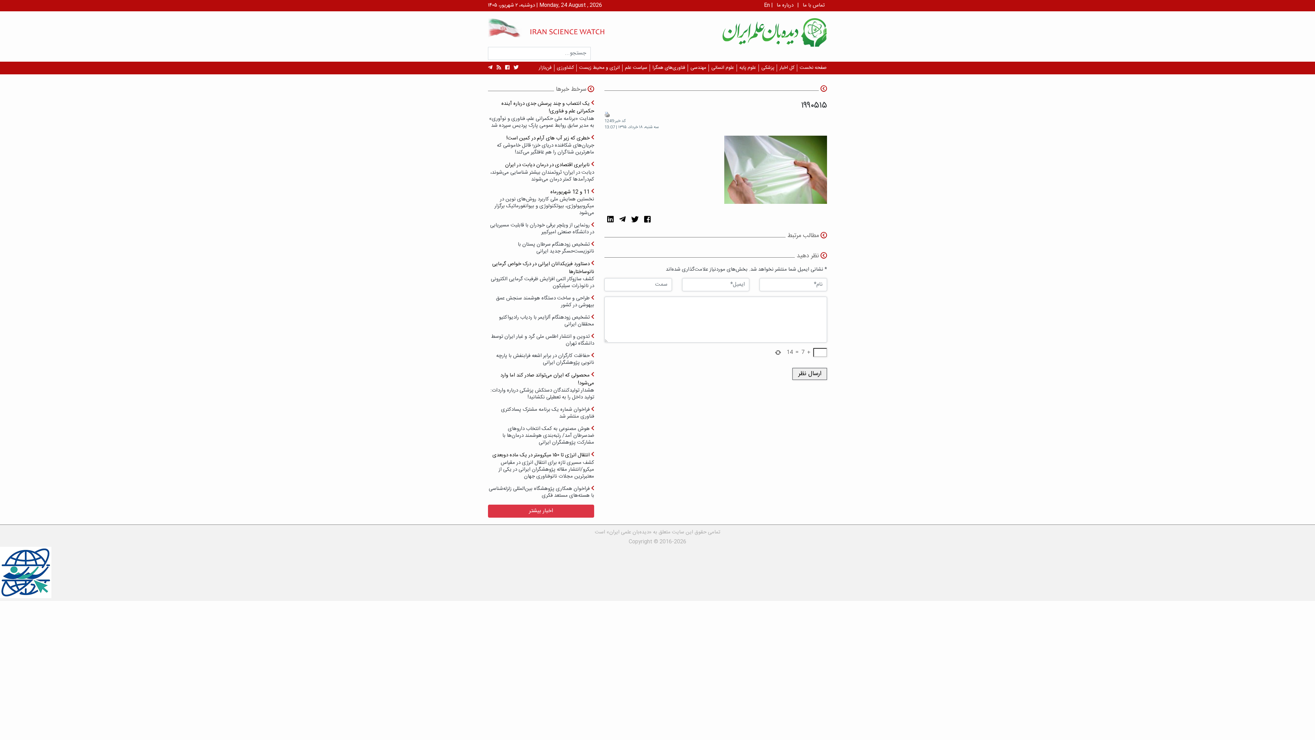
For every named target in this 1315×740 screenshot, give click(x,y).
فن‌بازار (545, 68)
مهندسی (698, 68)
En (767, 5)
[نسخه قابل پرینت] (607, 114)
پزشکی (767, 68)
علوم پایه (747, 68)
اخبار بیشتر (541, 511)
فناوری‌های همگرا (668, 68)
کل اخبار (786, 68)
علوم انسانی (722, 68)
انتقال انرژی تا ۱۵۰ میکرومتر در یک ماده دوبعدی (543, 465)
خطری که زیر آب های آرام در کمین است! (545, 145)
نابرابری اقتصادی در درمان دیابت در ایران (542, 172)
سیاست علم (636, 68)
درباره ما (785, 5)
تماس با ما (814, 5)
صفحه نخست (813, 68)
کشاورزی (565, 68)
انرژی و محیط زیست (599, 68)
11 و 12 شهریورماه (544, 202)
